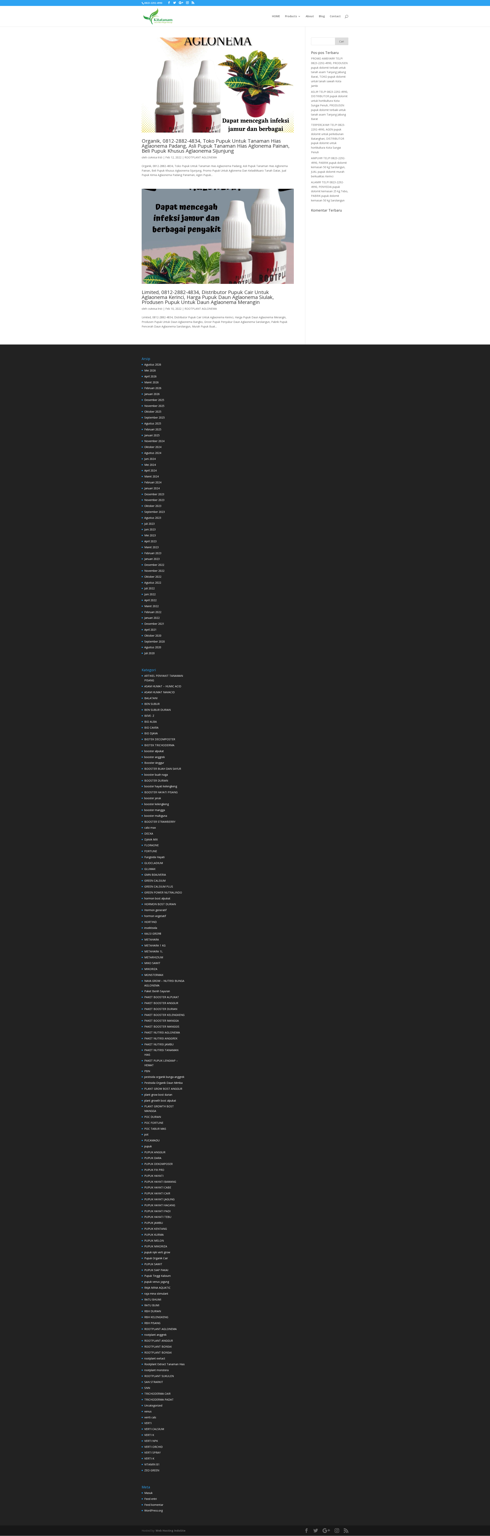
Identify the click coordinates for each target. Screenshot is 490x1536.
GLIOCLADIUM (153, 863)
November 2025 (154, 406)
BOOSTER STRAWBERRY (159, 821)
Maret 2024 (151, 476)
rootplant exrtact (154, 1358)
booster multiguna (155, 816)
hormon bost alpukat (157, 898)
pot (146, 1134)
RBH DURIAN (152, 1311)
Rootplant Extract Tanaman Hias (164, 1364)
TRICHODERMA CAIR (157, 1393)
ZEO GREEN (151, 1470)
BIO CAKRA (151, 727)
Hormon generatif (155, 910)
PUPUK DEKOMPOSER (158, 1164)
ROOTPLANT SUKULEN (159, 1376)
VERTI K (149, 1435)
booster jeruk (152, 798)
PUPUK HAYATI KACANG (159, 1205)
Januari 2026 (152, 394)
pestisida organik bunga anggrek (164, 1077)
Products (291, 16)
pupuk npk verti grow (157, 1252)
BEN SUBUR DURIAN (157, 710)
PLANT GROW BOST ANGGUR (163, 1089)
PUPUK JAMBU (153, 1223)
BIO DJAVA (151, 733)
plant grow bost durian (158, 1094)
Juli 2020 (149, 653)
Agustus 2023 (152, 518)
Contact (335, 16)
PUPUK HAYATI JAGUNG (159, 1199)
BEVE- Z (149, 716)
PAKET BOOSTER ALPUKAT (161, 997)
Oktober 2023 (152, 506)
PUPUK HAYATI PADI (157, 1211)
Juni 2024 (150, 459)
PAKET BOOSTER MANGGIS (161, 1026)
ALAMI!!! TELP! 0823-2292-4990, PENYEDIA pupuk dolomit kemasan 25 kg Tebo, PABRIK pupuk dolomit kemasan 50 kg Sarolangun (329, 191)
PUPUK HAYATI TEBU (157, 1217)
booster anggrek (154, 757)
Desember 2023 (154, 494)
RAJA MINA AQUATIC (157, 1287)
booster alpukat (154, 751)
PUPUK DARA (152, 1158)
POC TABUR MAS (155, 1128)
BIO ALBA (150, 721)
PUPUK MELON (154, 1240)
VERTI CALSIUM (154, 1429)
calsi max (150, 827)
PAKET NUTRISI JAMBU (159, 1044)
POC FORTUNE (153, 1123)
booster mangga (154, 810)
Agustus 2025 (152, 423)
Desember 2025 (154, 400)
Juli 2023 (149, 523)
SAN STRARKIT (153, 1382)
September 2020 (154, 641)
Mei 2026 (150, 370)
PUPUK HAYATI (153, 1176)
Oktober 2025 (152, 411)
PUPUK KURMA (154, 1234)
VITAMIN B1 (152, 1464)
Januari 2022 (152, 618)
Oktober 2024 (152, 447)
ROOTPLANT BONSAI (158, 1346)
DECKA (148, 833)
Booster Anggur (154, 763)
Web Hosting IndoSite (170, 1530)
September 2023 (154, 512)
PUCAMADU (152, 1140)
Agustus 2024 (152, 453)
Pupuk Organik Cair (156, 1258)
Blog (322, 16)
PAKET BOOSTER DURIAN (160, 1009)
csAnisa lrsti (155, 157)
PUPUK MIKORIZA (155, 1246)
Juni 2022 (150, 594)
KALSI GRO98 (152, 933)
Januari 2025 (152, 435)
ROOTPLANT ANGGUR (158, 1340)
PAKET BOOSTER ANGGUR (161, 1003)
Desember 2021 (154, 623)
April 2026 (150, 376)
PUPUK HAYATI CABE (157, 1187)
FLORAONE (151, 845)
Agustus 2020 (152, 647)
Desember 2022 (154, 565)
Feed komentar (153, 1505)
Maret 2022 (151, 606)
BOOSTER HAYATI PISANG (161, 792)
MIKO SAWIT (152, 963)
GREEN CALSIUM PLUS (158, 886)
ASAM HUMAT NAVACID (159, 692)
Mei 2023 (150, 535)
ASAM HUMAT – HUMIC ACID (162, 686)
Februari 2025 (152, 429)
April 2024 (150, 470)
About (310, 16)
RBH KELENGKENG (156, 1317)
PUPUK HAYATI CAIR (157, 1193)
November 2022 (154, 571)
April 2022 (150, 600)
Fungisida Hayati (154, 857)
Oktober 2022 (152, 576)
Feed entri (150, 1499)
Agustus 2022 (152, 582)
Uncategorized (153, 1405)
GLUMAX (149, 869)
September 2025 (154, 417)
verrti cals (150, 1417)
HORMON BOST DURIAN (160, 904)
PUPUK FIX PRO (154, 1170)
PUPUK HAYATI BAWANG (160, 1181)
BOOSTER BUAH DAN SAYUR (162, 768)
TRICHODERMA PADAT (159, 1399)
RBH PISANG (152, 1323)
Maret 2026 (151, 382)
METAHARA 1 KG (155, 945)
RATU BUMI (151, 1305)
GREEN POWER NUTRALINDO (163, 892)
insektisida (150, 928)
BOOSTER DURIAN (156, 780)
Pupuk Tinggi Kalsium (157, 1276)
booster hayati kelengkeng (160, 786)
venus (148, 1411)
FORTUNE (150, 851)
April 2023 (150, 541)
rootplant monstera (156, 1370)
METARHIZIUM (153, 957)
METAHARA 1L (153, 951)
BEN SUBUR (152, 704)
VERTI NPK (151, 1441)
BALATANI (151, 698)
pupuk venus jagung (156, 1282)
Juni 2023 (150, 529)
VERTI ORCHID (153, 1447)
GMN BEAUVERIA (155, 874)
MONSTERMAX (153, 975)
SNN (147, 1388)
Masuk (148, 1493)
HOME (276, 16)
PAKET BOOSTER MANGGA (161, 1020)
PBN (147, 1071)
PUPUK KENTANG (155, 1229)
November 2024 (154, 441)
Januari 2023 (152, 559)
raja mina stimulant (156, 1293)
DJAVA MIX (151, 839)
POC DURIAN (152, 1117)
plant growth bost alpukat (160, 1100)
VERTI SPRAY (152, 1452)
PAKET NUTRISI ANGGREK (160, 1038)
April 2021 (150, 629)
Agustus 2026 (152, 364)
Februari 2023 (152, 553)
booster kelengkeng (156, 804)
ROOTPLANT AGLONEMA (201, 157)
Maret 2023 (151, 547)
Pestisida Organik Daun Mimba (163, 1083)
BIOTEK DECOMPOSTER (159, 739)
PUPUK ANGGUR (154, 1152)
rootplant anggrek (155, 1334)
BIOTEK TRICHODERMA (159, 745)
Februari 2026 (152, 388)
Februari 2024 (152, 482)
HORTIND (150, 922)
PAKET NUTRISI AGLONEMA (162, 1032)
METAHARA (151, 939)
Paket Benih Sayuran (157, 991)
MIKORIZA (150, 969)
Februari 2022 (152, 612)
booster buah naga (156, 774)
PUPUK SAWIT (153, 1264)
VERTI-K (149, 1458)
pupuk (148, 1146)
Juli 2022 (149, 588)
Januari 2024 (152, 488)
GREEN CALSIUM (155, 880)
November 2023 (154, 500)
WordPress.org (153, 1510)
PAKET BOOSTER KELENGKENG (164, 1015)
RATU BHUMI (152, 1299)
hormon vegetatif (155, 916)
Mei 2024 (150, 465)
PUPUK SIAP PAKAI (156, 1270)
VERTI (148, 1423)
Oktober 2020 (152, 635)
